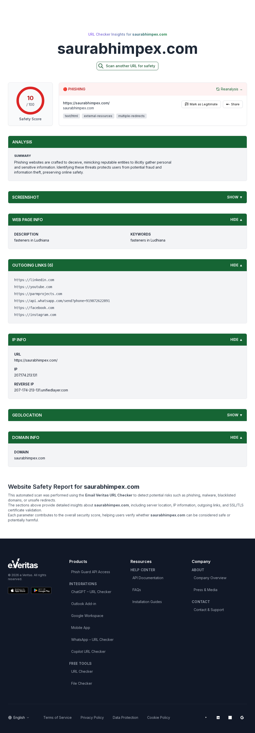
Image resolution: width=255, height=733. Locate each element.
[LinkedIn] (218, 718)
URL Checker (82, 671)
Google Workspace (87, 615)
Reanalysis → (232, 89)
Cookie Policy (158, 717)
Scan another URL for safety (130, 66)
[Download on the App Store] (18, 590)
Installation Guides (147, 602)
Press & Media (205, 590)
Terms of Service (57, 717)
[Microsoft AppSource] (230, 718)
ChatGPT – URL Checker (91, 592)
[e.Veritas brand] (29, 563)
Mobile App (80, 627)
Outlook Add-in (83, 604)
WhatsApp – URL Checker (92, 639)
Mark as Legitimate (204, 104)
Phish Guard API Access (90, 572)
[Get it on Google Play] (41, 590)
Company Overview (210, 578)
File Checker (81, 683)
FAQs (136, 590)
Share (235, 104)
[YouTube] (206, 718)
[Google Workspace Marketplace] (242, 718)
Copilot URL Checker (88, 651)
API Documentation (147, 578)
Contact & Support (209, 610)
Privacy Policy (92, 717)
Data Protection (125, 717)
